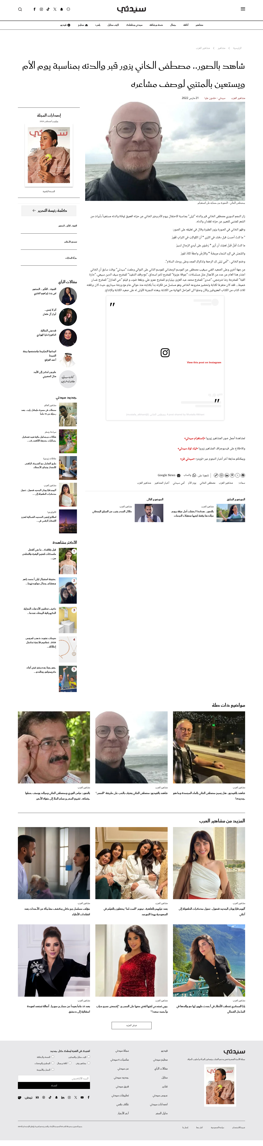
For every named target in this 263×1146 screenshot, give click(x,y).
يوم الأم (192, 483)
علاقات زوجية (49, 459)
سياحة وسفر (50, 432)
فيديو (63, 25)
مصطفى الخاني (207, 483)
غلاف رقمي (122, 1104)
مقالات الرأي (67, 282)
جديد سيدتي (66, 397)
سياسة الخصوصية (217, 1127)
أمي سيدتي (179, 483)
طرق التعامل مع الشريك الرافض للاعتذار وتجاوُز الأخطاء (40, 466)
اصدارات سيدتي (159, 1104)
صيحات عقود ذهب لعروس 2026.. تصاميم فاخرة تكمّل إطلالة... (41, 642)
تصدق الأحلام (70, 242)
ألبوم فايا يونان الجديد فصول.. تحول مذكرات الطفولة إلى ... (38, 492)
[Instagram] (41, 9)
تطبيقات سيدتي (120, 1095)
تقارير (165, 1086)
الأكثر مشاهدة (65, 542)
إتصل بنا (185, 1127)
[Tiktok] (48, 9)
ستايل (165, 1077)
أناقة (185, 25)
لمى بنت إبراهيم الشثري (45, 293)
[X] (55, 9)
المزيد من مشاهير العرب (222, 821)
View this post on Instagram (204, 362)
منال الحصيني (49, 376)
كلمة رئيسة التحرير (52, 210)
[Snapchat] (61, 9)
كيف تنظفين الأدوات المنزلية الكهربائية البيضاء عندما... (40, 611)
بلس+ (97, 25)
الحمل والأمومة (43, 1070)
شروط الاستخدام (238, 1127)
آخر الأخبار (123, 1113)
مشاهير (199, 25)
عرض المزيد (131, 1025)
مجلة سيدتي (122, 1050)
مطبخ (80, 25)
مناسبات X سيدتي (119, 1059)
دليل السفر (162, 1113)
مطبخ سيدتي (160, 1059)
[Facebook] (34, 9)
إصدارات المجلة (49, 115)
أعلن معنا (199, 1127)
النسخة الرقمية (49, 191)
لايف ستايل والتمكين (77, 1057)
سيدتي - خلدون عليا (214, 98)
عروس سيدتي (160, 1095)
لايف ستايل (113, 25)
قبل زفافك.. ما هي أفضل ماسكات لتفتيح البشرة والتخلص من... (39, 554)
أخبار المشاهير (162, 483)
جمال (173, 25)
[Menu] (243, 9)
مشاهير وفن (81, 1063)
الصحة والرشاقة (43, 1057)
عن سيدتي (123, 1068)
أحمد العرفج (50, 360)
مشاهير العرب (238, 98)
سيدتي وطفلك (134, 25)
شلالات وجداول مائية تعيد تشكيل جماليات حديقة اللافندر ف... (39, 439)
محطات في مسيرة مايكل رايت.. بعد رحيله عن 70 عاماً (38, 412)
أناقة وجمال (62, 1063)
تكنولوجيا (51, 512)
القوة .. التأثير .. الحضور (67, 226)
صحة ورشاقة (156, 25)
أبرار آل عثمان (49, 314)
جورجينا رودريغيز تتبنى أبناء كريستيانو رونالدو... (41, 669)
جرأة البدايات (71, 258)
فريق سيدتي (122, 1086)
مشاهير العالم (50, 405)
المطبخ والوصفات (42, 1063)
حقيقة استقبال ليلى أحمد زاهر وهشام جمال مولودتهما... (39, 581)
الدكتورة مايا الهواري (46, 335)
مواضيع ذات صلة (228, 705)
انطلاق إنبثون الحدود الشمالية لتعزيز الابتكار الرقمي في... (38, 519)
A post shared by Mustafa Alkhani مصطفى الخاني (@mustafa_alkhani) (165, 414)
